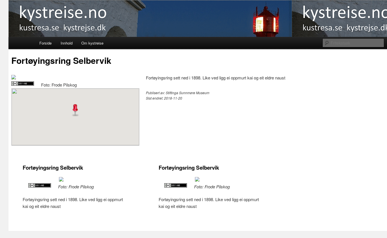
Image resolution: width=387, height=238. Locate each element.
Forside (45, 43)
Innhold (67, 43)
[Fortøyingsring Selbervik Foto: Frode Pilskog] (13, 78)
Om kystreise (92, 43)
